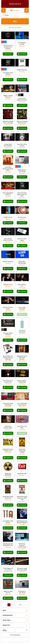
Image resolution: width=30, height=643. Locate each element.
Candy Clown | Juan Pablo (22, 427)
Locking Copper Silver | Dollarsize (8, 145)
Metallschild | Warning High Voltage (22, 451)
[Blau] (5, 41)
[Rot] (2, 41)
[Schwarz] (22, 94)
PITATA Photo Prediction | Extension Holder (22, 545)
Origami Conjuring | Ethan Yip (8, 96)
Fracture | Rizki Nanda (8, 261)
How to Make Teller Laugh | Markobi (22, 404)
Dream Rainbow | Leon (22, 285)
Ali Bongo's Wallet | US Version (8, 333)
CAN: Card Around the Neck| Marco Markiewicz (8, 47)
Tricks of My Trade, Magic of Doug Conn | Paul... (22, 194)
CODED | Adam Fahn (22, 70)
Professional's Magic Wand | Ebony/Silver (22, 569)
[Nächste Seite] (25, 604)
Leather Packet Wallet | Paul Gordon (22, 99)
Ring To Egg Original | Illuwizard (8, 193)
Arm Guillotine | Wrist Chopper (8, 521)
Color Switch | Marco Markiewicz (8, 73)
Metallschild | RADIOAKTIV (8, 474)
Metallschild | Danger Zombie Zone (8, 497)
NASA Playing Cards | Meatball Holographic (22, 521)
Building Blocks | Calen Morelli (22, 170)
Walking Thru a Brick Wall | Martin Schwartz (22, 357)
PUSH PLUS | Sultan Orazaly (8, 308)
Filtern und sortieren (16, 27)
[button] (26, 10)
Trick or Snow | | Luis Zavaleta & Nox (8, 381)
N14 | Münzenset (22, 217)
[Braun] (19, 94)
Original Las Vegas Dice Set (7, 592)
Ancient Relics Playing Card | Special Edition (8, 168)
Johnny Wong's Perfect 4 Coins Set (8, 239)
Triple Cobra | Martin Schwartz (22, 145)
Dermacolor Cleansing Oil (22, 331)
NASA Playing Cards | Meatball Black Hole (8, 544)
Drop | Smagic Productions (21, 308)
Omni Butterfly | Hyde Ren (22, 43)
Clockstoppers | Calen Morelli (22, 592)
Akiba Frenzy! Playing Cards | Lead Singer (8, 122)
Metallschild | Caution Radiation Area (8, 450)
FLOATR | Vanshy (8, 217)
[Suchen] (2, 15)
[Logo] (15, 10)
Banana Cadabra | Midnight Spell (22, 381)
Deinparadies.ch (16, 635)
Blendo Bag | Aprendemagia (22, 262)
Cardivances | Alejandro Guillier (8, 427)
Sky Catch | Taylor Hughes (22, 239)
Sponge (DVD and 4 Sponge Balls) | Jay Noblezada (8, 357)
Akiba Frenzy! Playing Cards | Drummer (22, 122)
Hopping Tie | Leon (8, 284)
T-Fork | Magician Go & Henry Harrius (8, 569)
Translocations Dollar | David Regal (8, 404)
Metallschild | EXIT (22, 473)
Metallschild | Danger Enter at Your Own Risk (22, 498)
